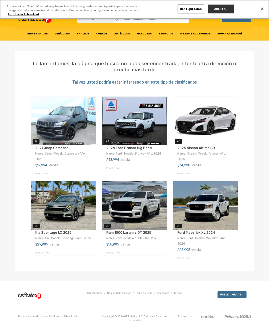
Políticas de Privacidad (63, 316)
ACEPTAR (220, 8)
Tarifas (178, 292)
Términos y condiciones (32, 316)
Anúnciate (163, 292)
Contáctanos (95, 292)
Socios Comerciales (119, 292)
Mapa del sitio (144, 292)
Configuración (191, 8)
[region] (134, 9)
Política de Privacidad (23, 14)
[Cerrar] (262, 8)
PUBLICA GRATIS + (232, 294)
